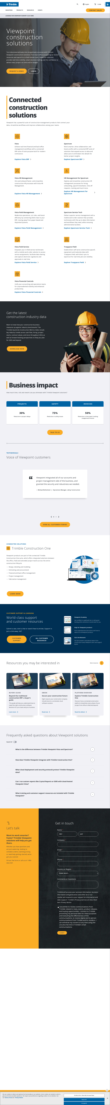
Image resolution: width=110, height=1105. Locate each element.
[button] (85, 4)
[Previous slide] (51, 517)
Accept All (84, 1103)
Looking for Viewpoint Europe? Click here (19, 16)
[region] (55, 494)
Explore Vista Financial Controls (28, 292)
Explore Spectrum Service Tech (77, 228)
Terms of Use (8, 1097)
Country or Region (68, 869)
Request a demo (17, 71)
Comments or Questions (66, 879)
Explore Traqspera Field (74, 262)
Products (20, 10)
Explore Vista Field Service (26, 262)
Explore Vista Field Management (28, 228)
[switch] (15, 742)
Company (64, 840)
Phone (63, 859)
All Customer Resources (42, 639)
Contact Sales (95, 10)
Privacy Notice (66, 902)
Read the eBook (80, 712)
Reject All (84, 1099)
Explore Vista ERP (22, 159)
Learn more (15, 594)
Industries (8, 10)
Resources (30, 10)
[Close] (107, 1098)
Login (33, 71)
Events (40, 10)
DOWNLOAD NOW (17, 349)
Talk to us (55, 432)
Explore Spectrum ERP (73, 159)
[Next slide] (59, 517)
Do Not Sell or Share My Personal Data (84, 1095)
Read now (45, 712)
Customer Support (16, 639)
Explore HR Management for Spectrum (76, 192)
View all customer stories (55, 525)
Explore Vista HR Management (27, 193)
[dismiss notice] (107, 1090)
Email (63, 850)
